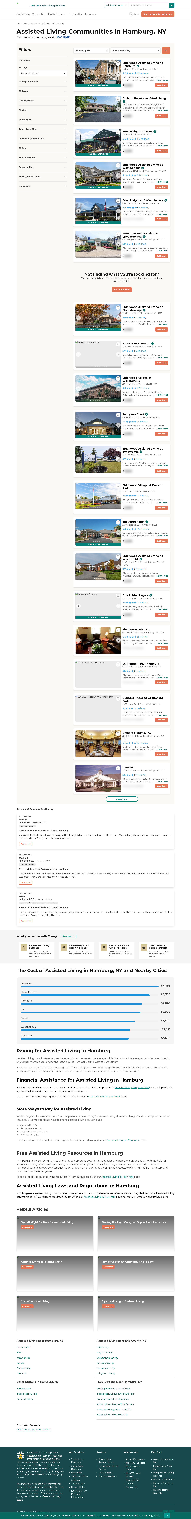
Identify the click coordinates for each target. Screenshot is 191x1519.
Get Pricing (162, 85)
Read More (27, 1227)
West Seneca (23, 1358)
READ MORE (63, 37)
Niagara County (105, 1352)
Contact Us (131, 1487)
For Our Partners (108, 1476)
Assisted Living (36, 24)
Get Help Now (122, 289)
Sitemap (75, 1480)
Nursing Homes (25, 1399)
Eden (19, 1352)
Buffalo (20, 1363)
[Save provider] (118, 63)
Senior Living (22, 24)
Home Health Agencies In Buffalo (114, 1409)
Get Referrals (105, 1472)
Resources (76, 1472)
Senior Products (79, 1476)
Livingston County (106, 1373)
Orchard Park (24, 1347)
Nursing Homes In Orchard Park (113, 1388)
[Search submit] (166, 50)
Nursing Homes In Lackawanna (113, 1399)
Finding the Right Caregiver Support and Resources (134, 1224)
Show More (121, 799)
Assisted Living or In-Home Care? (41, 1264)
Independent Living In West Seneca (115, 1404)
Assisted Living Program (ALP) (132, 1087)
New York (49, 24)
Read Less (67, 936)
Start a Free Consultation (158, 14)
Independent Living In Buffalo (112, 1414)
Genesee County (105, 1363)
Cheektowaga (24, 1368)
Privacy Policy (78, 1487)
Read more (26, 844)
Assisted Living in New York (104, 1096)
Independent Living (27, 1394)
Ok (167, 1515)
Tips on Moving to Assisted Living (123, 1303)
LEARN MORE (162, 80)
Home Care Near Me (163, 1479)
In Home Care (24, 1388)
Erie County (103, 1347)
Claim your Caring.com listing (34, 1429)
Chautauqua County (107, 1358)
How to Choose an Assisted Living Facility (128, 1264)
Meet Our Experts (135, 1463)
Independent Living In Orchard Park (115, 1394)
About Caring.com (135, 1459)
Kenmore (21, 1373)
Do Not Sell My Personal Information (79, 1494)
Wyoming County (106, 1368)
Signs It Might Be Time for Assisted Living (47, 1224)
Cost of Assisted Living (35, 1303)
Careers (130, 1483)
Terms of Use (41, 1496)
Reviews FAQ (132, 1480)
